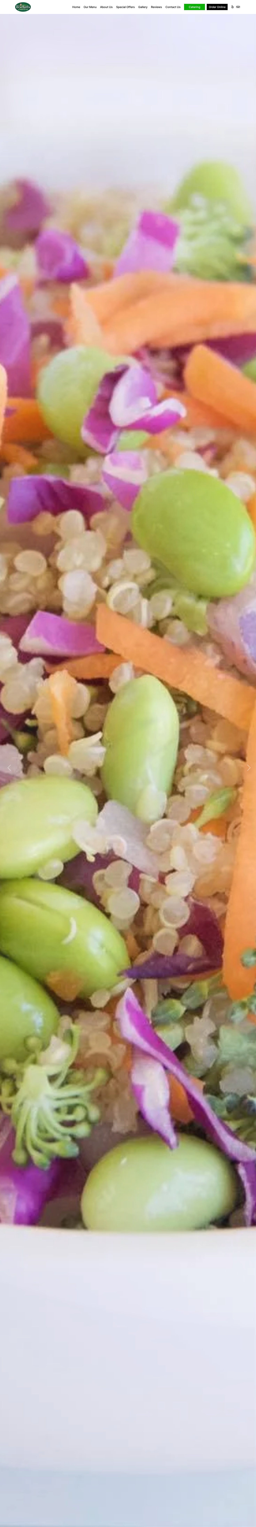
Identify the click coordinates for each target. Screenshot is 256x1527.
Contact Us (173, 7)
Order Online (217, 7)
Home (76, 7)
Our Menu (90, 7)
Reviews (156, 7)
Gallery (143, 7)
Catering (194, 7)
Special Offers (125, 7)
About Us (106, 7)
